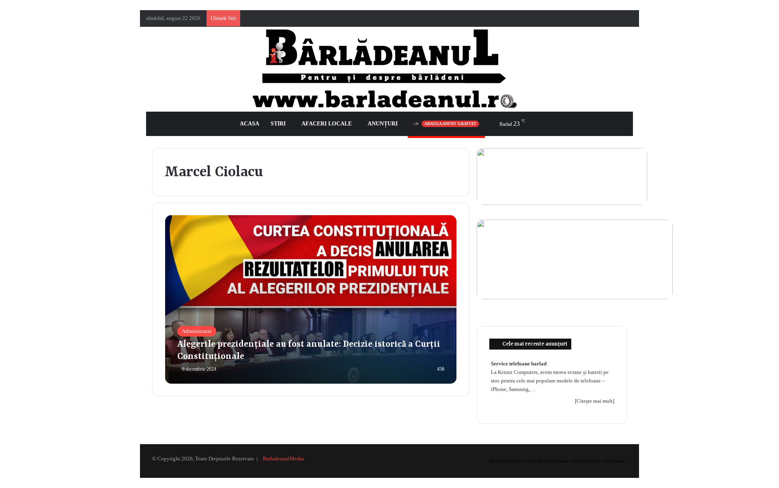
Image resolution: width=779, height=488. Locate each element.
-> (444, 124)
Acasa (249, 124)
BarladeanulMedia (283, 459)
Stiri (278, 124)
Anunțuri (383, 124)
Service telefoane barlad (519, 364)
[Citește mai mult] (594, 401)
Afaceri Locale (326, 124)
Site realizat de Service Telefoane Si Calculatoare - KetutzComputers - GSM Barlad (557, 461)
